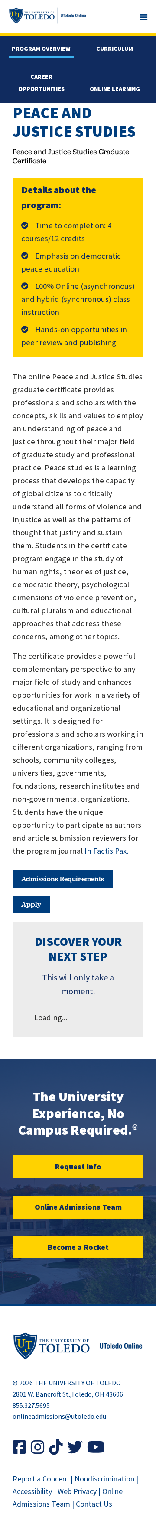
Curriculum (114, 48)
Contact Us (94, 1504)
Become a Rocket (78, 1247)
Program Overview (41, 48)
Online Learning (115, 89)
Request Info (78, 1166)
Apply (31, 904)
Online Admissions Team (78, 1207)
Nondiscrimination (104, 1479)
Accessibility (32, 1491)
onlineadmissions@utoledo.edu (59, 1416)
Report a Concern (41, 1479)
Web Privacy (77, 1491)
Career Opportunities (41, 83)
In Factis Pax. (106, 851)
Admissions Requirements (62, 878)
